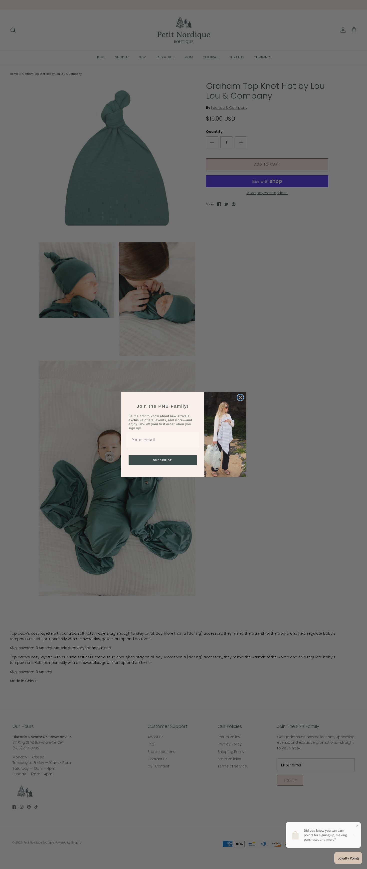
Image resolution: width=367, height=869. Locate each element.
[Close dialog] (240, 397)
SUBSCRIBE (162, 460)
